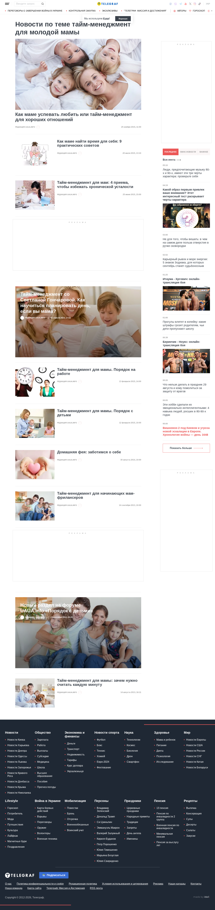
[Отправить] (42, 3)
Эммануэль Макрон (108, 827)
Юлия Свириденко (107, 861)
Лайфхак (12, 835)
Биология (132, 750)
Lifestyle (11, 801)
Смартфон (133, 761)
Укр (208, 4)
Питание (161, 745)
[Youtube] (185, 3)
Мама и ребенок (165, 739)
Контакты (196, 883)
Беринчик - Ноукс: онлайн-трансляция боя (181, 343)
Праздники (132, 801)
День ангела (134, 833)
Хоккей (101, 756)
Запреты (132, 827)
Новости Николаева (19, 792)
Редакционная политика (83, 883)
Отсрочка (72, 819)
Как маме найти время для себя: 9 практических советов (89, 143)
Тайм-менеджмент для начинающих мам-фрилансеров (96, 495)
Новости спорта (106, 732)
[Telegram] (180, 3)
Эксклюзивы (109, 10)
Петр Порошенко (107, 844)
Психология (163, 756)
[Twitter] (190, 4)
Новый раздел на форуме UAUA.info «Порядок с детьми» (56, 607)
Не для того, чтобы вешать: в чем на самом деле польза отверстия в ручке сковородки (186, 242)
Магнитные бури (17, 841)
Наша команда (13, 888)
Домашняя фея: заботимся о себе (89, 452)
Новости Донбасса (18, 781)
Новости (11, 732)
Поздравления (16, 846)
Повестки (72, 808)
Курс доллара (75, 765)
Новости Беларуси (197, 767)
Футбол (101, 739)
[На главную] (107, 3)
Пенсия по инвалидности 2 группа (165, 816)
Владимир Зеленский (103, 809)
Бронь (70, 813)
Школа (41, 767)
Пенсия (159, 801)
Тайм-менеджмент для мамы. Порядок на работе (96, 372)
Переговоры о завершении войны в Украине (35, 10)
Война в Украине (48, 801)
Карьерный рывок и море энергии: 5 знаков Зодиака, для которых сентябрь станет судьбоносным (185, 263)
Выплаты (42, 750)
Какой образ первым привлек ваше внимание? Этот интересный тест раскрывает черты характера (183, 194)
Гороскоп (199, 10)
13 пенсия (162, 808)
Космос (131, 745)
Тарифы (72, 760)
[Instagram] (194, 3)
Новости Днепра (17, 750)
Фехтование (104, 767)
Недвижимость (76, 754)
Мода (10, 819)
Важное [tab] (204, 152)
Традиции (132, 822)
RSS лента (96, 888)
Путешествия (15, 824)
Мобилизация (75, 801)
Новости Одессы (17, 756)
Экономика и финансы (75, 734)
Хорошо (123, 18)
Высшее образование (44, 774)
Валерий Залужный (108, 833)
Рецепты (190, 801)
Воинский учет (75, 830)
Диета (159, 750)
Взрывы (42, 816)
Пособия (42, 781)
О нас (8, 883)
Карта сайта (34, 888)
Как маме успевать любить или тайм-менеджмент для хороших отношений (73, 117)
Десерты (191, 824)
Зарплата (42, 739)
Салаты (190, 830)
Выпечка (191, 808)
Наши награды (177, 883)
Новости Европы (196, 739)
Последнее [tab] (170, 152)
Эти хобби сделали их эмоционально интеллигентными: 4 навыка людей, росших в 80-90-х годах (186, 409)
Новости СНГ (194, 756)
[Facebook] (170, 3)
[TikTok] (199, 3)
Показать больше (181, 448)
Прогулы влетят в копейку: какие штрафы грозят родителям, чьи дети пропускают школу (184, 325)
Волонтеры (43, 833)
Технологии (133, 739)
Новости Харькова (18, 745)
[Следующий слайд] (212, 11)
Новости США (194, 745)
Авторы (181, 10)
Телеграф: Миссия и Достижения (65, 888)
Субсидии (43, 756)
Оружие (41, 827)
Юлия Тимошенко (107, 849)
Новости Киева (16, 739)
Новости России (195, 750)
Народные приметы (138, 816)
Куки (106, 18)
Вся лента (169, 159)
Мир (187, 732)
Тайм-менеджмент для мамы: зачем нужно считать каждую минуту (97, 682)
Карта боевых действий (45, 809)
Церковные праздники (133, 809)
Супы (189, 819)
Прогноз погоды (46, 787)
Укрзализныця (75, 771)
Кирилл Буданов (106, 838)
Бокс (99, 745)
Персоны (101, 801)
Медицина (43, 761)
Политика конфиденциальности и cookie (40, 883)
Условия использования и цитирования (125, 883)
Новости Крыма (16, 787)
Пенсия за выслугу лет (167, 844)
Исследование (165, 761)
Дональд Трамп (106, 816)
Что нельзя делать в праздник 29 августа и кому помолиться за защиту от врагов (184, 388)
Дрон (130, 756)
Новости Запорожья (19, 767)
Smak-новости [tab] (188, 152)
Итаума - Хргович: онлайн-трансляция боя (181, 280)
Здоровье (161, 732)
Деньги (71, 743)
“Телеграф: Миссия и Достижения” (145, 10)
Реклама (158, 883)
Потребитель (15, 813)
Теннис (101, 750)
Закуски (190, 835)
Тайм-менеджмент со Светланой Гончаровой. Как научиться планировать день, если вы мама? (55, 303)
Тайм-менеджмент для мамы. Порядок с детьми (95, 413)
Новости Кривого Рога (17, 774)
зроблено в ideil (201, 897)
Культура (12, 830)
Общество (43, 732)
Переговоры (44, 822)
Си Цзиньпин (104, 822)
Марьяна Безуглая (108, 855)
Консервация (194, 813)
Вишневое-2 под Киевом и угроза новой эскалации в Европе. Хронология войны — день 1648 (186, 431)
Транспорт (73, 749)
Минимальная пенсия (164, 835)
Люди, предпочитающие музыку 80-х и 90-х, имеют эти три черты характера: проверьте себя (186, 173)
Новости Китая (195, 761)
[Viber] (175, 4)
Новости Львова (17, 761)
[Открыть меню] (7, 3)
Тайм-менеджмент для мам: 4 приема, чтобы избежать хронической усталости (95, 184)
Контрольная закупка (82, 10)
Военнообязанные (78, 824)
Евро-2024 (103, 761)
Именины (132, 838)
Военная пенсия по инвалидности (167, 827)
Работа (41, 745)
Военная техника (47, 838)
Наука (128, 732)
